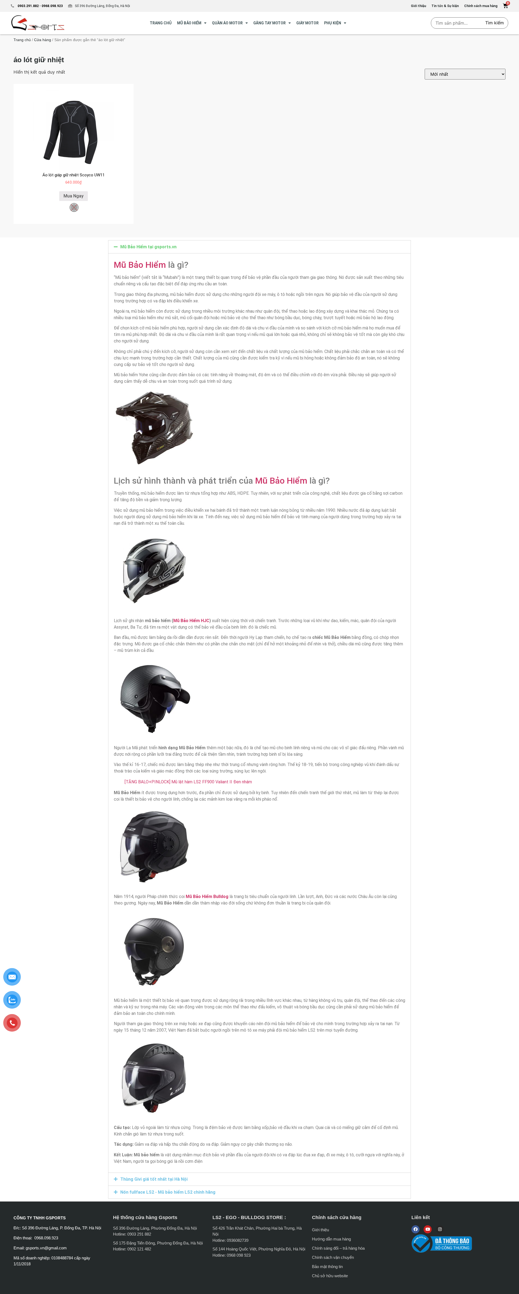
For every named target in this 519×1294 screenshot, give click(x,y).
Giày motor (307, 23)
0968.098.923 (52, 6)
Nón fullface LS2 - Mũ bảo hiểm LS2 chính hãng (167, 1192)
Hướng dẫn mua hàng (331, 1239)
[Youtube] (428, 1229)
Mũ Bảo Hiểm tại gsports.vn (148, 246)
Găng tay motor (269, 23)
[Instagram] (440, 1229)
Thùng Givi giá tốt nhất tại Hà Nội (154, 1179)
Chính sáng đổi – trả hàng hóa (338, 1248)
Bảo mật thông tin (327, 1266)
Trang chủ (22, 40)
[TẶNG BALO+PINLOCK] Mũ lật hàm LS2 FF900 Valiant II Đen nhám (188, 781)
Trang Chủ (161, 23)
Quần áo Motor (227, 23)
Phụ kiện (332, 23)
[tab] (259, 246)
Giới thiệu (320, 1229)
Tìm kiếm (494, 22)
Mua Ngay (74, 196)
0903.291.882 (28, 6)
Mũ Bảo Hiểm (140, 265)
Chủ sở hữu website (330, 1275)
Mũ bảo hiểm (189, 23)
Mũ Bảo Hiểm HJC (191, 620)
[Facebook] (415, 1229)
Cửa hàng (42, 40)
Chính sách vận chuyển (333, 1257)
